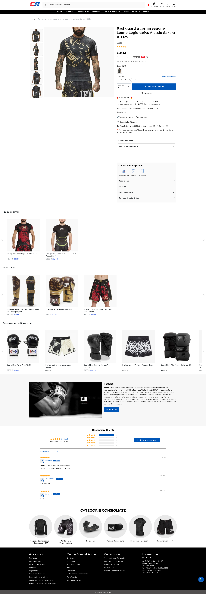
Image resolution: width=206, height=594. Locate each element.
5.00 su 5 (64, 439)
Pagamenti (33, 571)
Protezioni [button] (69, 12)
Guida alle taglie (169, 76)
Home (32, 19)
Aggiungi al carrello (154, 87)
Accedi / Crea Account (37, 564)
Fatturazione (109, 567)
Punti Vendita (72, 577)
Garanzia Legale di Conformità (41, 580)
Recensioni (71, 571)
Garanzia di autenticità (128, 198)
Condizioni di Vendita (37, 574)
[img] (45, 457)
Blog (68, 567)
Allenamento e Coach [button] (112, 12)
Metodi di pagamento (128, 146)
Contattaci (33, 558)
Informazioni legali (74, 580)
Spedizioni (33, 567)
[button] (121, 47)
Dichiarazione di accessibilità (77, 574)
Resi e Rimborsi (35, 561)
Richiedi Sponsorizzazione (114, 571)
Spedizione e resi (125, 141)
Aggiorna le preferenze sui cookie (42, 583)
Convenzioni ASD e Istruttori (115, 558)
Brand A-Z (136, 12)
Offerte (146, 12)
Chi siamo (70, 558)
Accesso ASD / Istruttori (113, 561)
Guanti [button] (59, 12)
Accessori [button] (96, 12)
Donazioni (71, 561)
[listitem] (23, 240)
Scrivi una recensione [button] (146, 440)
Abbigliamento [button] (83, 12)
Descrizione (123, 181)
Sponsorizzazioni (73, 564)
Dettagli (122, 187)
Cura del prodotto (126, 192)
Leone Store (111, 409)
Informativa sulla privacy (38, 577)
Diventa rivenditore (111, 564)
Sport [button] (126, 12)
